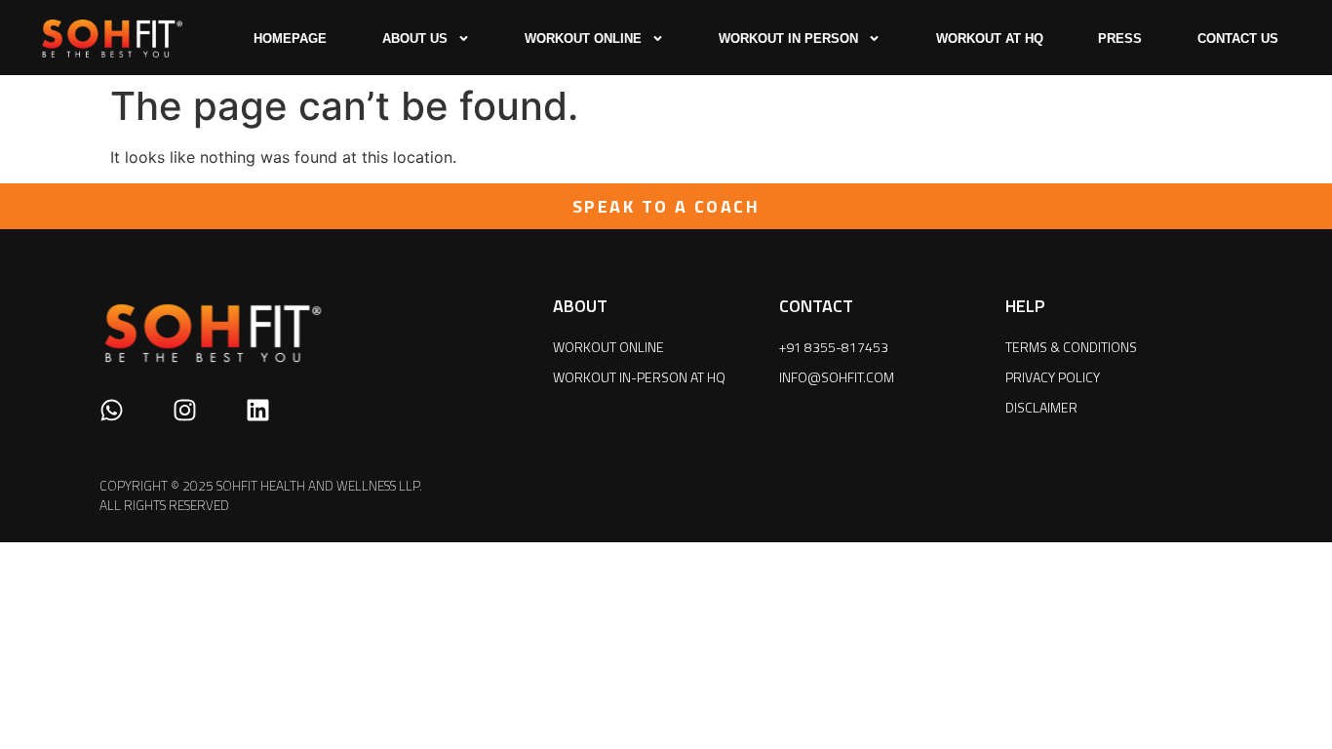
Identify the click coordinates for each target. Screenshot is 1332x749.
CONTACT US (1237, 38)
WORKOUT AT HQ (989, 38)
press (1120, 38)
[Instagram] (185, 410)
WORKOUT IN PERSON (788, 38)
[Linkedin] (258, 410)
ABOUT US (415, 38)
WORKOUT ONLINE (583, 38)
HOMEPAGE (290, 38)
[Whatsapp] (111, 410)
